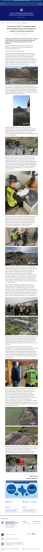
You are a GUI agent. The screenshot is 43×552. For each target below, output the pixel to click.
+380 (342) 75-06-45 (26, 523)
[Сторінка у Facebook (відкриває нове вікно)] (28, 534)
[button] (5, 518)
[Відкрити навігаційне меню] (4, 3)
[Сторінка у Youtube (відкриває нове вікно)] (32, 534)
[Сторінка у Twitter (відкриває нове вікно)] (30, 534)
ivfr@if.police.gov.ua (37, 523)
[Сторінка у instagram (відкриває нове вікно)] (34, 534)
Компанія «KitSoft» (28, 548)
